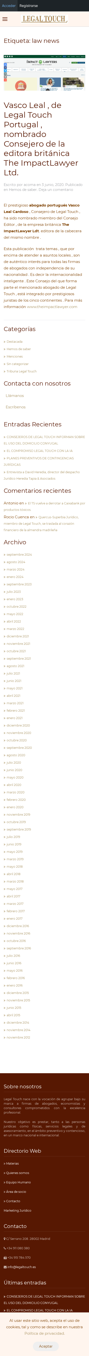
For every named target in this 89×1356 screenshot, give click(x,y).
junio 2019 (14, 844)
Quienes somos (17, 1173)
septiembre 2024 (19, 554)
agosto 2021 (15, 666)
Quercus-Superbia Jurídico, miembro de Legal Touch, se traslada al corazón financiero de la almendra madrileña (41, 523)
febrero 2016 (16, 978)
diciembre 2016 (18, 926)
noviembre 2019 (18, 814)
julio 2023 (14, 592)
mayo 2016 (14, 970)
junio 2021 (14, 681)
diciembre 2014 (18, 1022)
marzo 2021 (15, 703)
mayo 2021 (14, 688)
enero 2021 (14, 718)
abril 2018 (14, 874)
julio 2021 (13, 673)
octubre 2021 (16, 651)
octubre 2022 (16, 606)
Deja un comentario (56, 189)
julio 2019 (13, 837)
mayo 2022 (15, 614)
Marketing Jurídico (17, 1210)
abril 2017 (13, 896)
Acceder (9, 5)
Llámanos (15, 395)
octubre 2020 (17, 740)
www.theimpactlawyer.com (53, 306)
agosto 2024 (16, 562)
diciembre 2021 (18, 636)
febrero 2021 (16, 710)
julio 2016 (13, 956)
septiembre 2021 (19, 658)
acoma (30, 185)
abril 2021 (13, 696)
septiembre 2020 (19, 748)
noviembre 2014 (18, 1030)
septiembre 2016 (19, 948)
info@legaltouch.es (21, 1267)
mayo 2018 (15, 866)
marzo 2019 (15, 859)
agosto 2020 (16, 755)
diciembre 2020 (18, 725)
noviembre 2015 (18, 1000)
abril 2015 (13, 1015)
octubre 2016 (16, 941)
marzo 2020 (15, 792)
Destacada (14, 341)
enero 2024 (15, 577)
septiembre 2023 (19, 584)
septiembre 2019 (19, 829)
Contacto (12, 1201)
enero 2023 (15, 599)
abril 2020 (14, 785)
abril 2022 (14, 621)
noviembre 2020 (19, 733)
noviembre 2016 (18, 933)
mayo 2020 (15, 777)
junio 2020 (14, 770)
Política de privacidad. (44, 1333)
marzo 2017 (15, 904)
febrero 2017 (16, 911)
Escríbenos (15, 407)
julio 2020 (14, 762)
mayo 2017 (14, 889)
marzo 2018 (15, 881)
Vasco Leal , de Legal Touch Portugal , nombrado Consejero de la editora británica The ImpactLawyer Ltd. (41, 138)
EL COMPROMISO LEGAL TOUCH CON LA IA (40, 451)
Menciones (15, 356)
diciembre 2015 (18, 993)
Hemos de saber (23, 189)
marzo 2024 (15, 569)
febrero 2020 (16, 800)
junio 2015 (14, 1008)
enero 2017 (14, 918)
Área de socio (15, 1192)
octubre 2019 (16, 822)
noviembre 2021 (18, 644)
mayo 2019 (14, 852)
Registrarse (29, 5)
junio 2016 (14, 963)
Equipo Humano (18, 1182)
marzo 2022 (15, 629)
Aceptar (46, 1346)
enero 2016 (14, 985)
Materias (12, 1163)
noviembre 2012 (18, 1037)
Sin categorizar (18, 364)
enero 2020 (15, 807)
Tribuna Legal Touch (22, 371)
